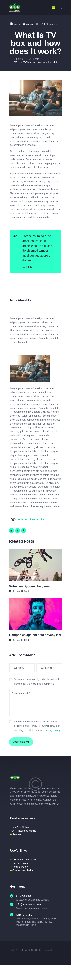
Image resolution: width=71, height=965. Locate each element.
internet (23, 519)
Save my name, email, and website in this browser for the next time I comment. (37, 681)
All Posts (34, 58)
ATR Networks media (24, 830)
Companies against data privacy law (35, 635)
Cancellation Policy (23, 870)
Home (19, 58)
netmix (34, 519)
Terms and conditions (24, 859)
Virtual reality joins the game (29, 586)
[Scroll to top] (65, 957)
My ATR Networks (22, 827)
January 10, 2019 (21, 640)
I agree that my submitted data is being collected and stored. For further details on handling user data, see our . (37, 726)
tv (43, 519)
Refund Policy (20, 866)
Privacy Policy (52, 730)
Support (16, 834)
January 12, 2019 (21, 591)
